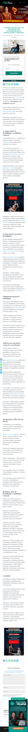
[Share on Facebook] (4, 84)
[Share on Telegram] (17, 84)
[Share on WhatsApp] (9, 84)
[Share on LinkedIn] (14, 84)
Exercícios (22, 35)
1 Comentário (14, 37)
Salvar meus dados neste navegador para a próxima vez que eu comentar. (12, 695)
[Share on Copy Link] (12, 84)
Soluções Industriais (9, 35)
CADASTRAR (14, 73)
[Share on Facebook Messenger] (6, 84)
